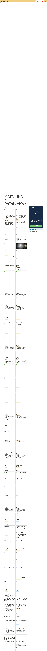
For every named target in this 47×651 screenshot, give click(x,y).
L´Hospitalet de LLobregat (20, 472)
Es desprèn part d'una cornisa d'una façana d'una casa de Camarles (9, 229)
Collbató (17, 311)
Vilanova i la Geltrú (19, 459)
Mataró (5, 486)
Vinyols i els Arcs (18, 431)
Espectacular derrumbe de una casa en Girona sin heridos (21, 244)
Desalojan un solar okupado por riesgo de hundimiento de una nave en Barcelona (9, 582)
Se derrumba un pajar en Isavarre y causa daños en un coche (9, 554)
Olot (5, 513)
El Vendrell (6, 337)
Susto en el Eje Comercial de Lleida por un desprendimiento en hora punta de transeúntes (21, 527)
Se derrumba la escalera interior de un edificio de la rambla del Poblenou (9, 541)
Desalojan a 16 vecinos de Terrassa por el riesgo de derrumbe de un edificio (20, 541)
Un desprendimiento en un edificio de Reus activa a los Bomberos (20, 615)
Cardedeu (6, 419)
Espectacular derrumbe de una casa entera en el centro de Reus (9, 260)
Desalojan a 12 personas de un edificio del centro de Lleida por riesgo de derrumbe (9, 615)
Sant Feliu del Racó (7, 499)
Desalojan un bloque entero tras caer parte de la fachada (21, 636)
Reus (17, 284)
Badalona (6, 351)
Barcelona (17, 259)
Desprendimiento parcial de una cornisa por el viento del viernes (21, 582)
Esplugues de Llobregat (20, 406)
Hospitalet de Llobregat (8, 445)
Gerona (17, 445)
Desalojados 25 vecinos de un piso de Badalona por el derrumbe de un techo (21, 554)
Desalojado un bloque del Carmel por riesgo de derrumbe (9, 244)
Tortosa (17, 297)
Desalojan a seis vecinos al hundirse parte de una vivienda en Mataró (21, 210)
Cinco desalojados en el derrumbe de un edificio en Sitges (9, 210)
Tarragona (6, 364)
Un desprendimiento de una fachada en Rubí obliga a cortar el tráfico (9, 599)
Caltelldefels (6, 431)
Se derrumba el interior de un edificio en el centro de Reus (21, 599)
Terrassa (5, 297)
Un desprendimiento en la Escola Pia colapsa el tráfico (20, 228)
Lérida (5, 472)
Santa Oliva (18, 324)
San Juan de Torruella (8, 284)
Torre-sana (18, 486)
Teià (5, 459)
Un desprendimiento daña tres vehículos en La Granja (9, 568)
